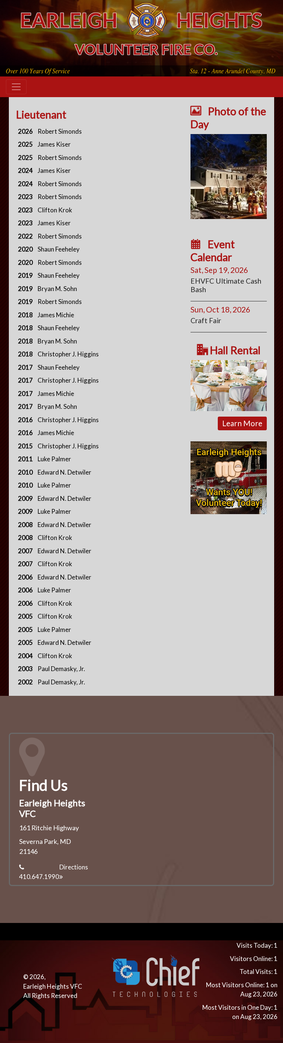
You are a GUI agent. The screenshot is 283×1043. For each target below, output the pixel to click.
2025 (25, 144)
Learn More (242, 423)
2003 (25, 669)
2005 (25, 616)
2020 (25, 249)
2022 (25, 236)
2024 (25, 170)
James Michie (56, 315)
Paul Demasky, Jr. (61, 669)
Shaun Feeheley (59, 249)
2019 (25, 275)
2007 (25, 551)
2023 (25, 197)
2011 (25, 459)
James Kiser (54, 144)
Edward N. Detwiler (64, 472)
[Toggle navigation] (16, 86)
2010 (25, 472)
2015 (25, 446)
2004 (25, 656)
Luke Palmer (54, 459)
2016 (25, 420)
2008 (25, 525)
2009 (25, 498)
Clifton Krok (55, 210)
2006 (25, 577)
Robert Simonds (60, 131)
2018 (25, 315)
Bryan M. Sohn (57, 289)
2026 (25, 131)
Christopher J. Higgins (68, 354)
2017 (25, 367)
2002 (25, 682)
